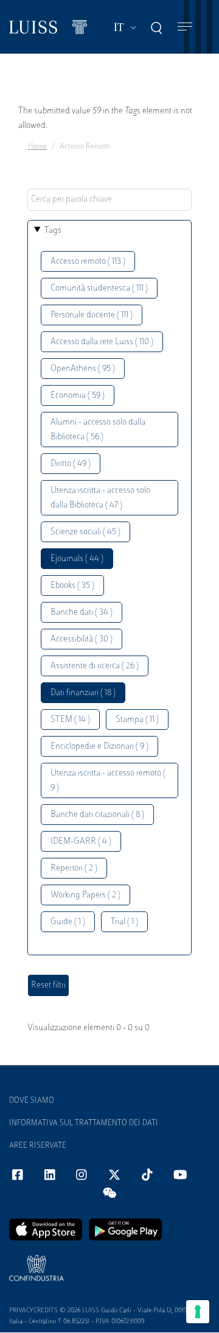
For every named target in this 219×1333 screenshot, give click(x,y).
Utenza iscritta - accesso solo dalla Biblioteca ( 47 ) (100, 498)
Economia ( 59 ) (77, 395)
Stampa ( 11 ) (137, 719)
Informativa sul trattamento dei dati (83, 1123)
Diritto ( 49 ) (70, 463)
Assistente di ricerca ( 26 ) (94, 666)
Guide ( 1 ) (67, 922)
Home (37, 146)
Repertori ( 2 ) (73, 868)
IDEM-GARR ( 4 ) (80, 841)
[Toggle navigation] (185, 27)
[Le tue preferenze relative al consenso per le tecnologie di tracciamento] (197, 1311)
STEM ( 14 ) (70, 719)
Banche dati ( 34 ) (81, 612)
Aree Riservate (37, 1146)
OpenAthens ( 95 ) (82, 368)
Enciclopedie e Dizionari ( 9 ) (99, 746)
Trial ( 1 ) (124, 922)
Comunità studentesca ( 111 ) (99, 288)
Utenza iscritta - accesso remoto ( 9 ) (107, 781)
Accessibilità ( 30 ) (81, 639)
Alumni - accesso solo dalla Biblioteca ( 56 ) (97, 430)
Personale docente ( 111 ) (91, 315)
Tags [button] (52, 230)
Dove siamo (31, 1101)
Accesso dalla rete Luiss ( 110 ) (101, 342)
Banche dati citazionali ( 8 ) (97, 814)
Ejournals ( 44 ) (76, 559)
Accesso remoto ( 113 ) (87, 261)
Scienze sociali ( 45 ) (85, 532)
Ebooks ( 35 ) (72, 585)
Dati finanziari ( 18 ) (83, 693)
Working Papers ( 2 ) (85, 895)
